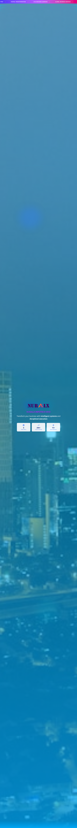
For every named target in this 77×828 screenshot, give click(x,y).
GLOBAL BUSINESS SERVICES (49, 1)
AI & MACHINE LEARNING (27, 1)
